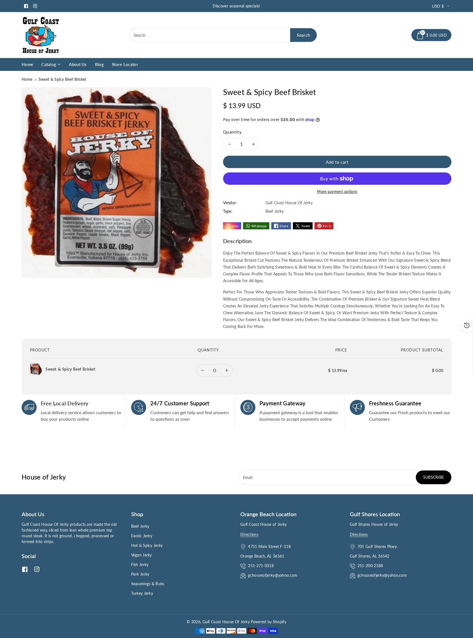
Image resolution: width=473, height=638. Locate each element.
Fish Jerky (140, 564)
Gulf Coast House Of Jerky (226, 621)
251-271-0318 (261, 565)
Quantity (232, 131)
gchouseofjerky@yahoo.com (273, 575)
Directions (249, 534)
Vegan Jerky (141, 555)
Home (27, 79)
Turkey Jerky (142, 593)
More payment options (337, 191)
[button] (431, 35)
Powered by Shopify (268, 621)
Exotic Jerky (141, 535)
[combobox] (223, 35)
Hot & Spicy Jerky (147, 545)
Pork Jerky (140, 574)
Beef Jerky (140, 526)
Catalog (48, 64)
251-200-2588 (370, 565)
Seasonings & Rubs (148, 583)
